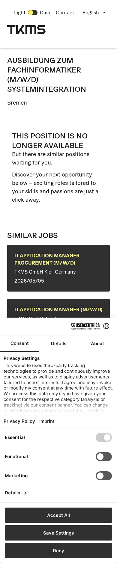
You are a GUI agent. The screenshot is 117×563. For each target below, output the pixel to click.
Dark (45, 12)
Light (20, 12)
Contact (65, 12)
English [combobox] (90, 12)
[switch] (33, 12)
